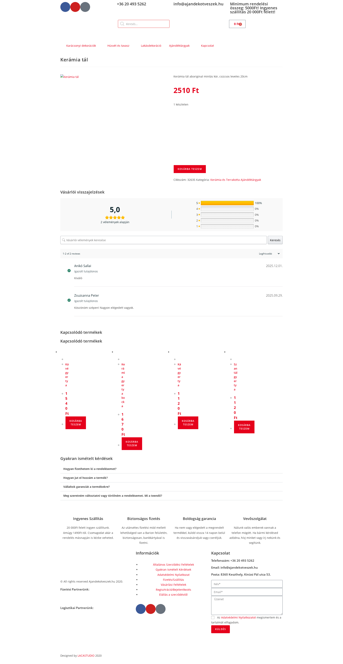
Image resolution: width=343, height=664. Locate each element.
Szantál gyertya (235, 376)
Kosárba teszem (190, 169)
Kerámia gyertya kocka (123, 385)
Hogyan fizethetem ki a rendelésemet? (90, 469)
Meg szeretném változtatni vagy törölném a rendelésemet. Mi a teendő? (112, 496)
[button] (171, 469)
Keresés (275, 240)
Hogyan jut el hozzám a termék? (85, 478)
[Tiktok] (85, 7)
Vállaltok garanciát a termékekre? (86, 487)
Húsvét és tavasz (118, 45)
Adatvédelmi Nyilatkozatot (238, 617)
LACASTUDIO (86, 655)
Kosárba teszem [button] (75, 422)
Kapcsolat (207, 45)
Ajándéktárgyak (179, 45)
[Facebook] (65, 7)
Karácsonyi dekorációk (81, 45)
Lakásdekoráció (151, 45)
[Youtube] (75, 7)
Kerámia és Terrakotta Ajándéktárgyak (235, 180)
